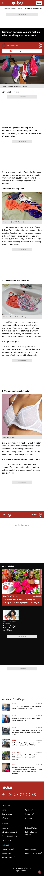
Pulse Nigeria (7, 849)
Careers (28, 814)
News (14, 703)
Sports (27, 810)
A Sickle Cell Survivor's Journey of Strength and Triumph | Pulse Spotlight (21, 601)
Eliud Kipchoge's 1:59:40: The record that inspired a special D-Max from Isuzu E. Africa (27, 732)
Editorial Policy (31, 828)
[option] (11, 621)
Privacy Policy (7, 840)
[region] (22, 621)
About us (5, 828)
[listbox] (22, 621)
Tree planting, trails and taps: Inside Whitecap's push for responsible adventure (25, 757)
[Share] (40, 45)
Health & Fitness (17, 8)
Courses (28, 818)
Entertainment (7, 814)
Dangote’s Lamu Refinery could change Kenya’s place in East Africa (26, 707)
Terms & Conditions (9, 836)
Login (39, 3)
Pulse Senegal (30, 849)
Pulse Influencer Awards (31, 833)
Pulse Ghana (6, 853)
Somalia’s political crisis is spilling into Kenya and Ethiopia (26, 719)
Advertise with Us (8, 832)
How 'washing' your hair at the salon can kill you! (10, 628)
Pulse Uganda (7, 857)
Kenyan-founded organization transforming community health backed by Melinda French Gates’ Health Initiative (27, 770)
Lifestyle (7, 8)
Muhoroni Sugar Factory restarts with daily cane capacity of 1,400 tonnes (26, 744)
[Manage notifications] (39, 872)
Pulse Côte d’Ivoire (32, 853)
